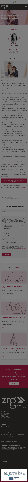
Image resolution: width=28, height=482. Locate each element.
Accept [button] (11, 478)
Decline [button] (16, 478)
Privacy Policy (8, 475)
